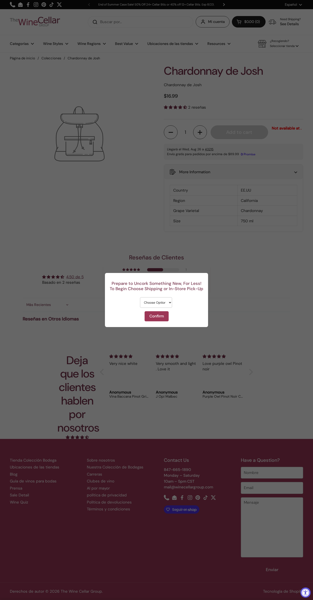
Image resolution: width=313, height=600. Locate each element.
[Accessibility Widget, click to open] (305, 592)
